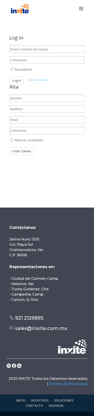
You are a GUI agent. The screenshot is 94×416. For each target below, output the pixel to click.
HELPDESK (56, 405)
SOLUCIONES (63, 400)
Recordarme (23, 69)
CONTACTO (34, 405)
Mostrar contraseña (28, 140)
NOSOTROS (40, 400)
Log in (16, 80)
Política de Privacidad (68, 384)
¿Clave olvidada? (38, 79)
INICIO (21, 400)
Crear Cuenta (21, 151)
